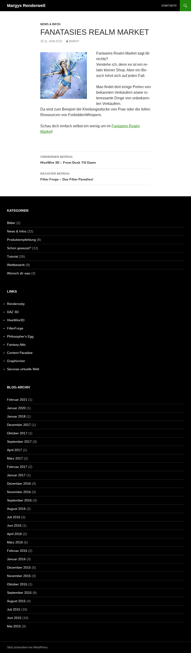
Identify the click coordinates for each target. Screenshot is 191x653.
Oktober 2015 (17, 584)
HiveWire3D (15, 320)
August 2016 (16, 509)
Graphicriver (16, 361)
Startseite (169, 5)
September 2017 (19, 441)
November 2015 (19, 576)
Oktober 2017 (17, 433)
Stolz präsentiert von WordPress (27, 647)
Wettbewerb (16, 265)
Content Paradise (20, 353)
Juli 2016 (13, 517)
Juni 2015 (14, 618)
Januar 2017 (16, 475)
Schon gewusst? (19, 248)
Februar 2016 (17, 551)
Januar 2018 (16, 416)
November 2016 (19, 492)
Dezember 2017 (19, 425)
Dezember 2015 (19, 567)
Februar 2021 (17, 399)
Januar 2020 (16, 408)
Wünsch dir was (18, 273)
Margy (74, 41)
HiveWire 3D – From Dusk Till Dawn (68, 159)
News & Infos (50, 24)
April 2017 (14, 450)
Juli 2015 (13, 609)
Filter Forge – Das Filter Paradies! (66, 176)
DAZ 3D (13, 312)
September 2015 (19, 592)
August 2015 (16, 601)
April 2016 (14, 534)
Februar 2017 (17, 467)
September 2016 (19, 500)
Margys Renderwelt (26, 5)
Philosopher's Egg (20, 336)
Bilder (11, 223)
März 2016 (15, 542)
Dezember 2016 (19, 483)
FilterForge (15, 328)
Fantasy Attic (16, 344)
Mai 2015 (14, 626)
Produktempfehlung (21, 240)
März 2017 (15, 458)
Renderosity (16, 304)
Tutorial (12, 256)
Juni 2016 (14, 525)
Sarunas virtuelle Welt (23, 369)
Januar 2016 (16, 559)
